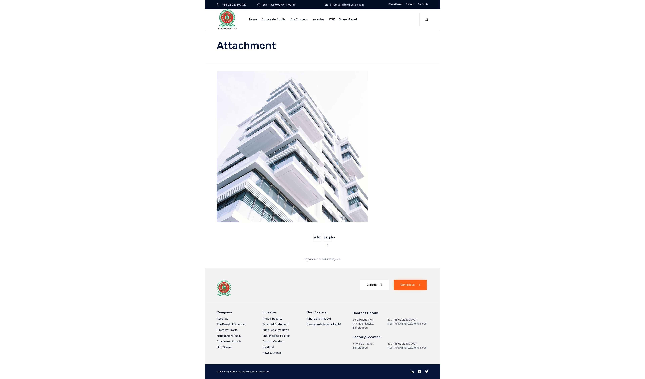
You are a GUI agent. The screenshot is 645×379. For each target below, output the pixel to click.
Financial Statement (275, 324)
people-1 (328, 238)
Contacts (423, 4)
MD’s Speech (224, 347)
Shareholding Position (276, 335)
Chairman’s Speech (229, 341)
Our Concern (298, 19)
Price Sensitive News (276, 330)
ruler (317, 237)
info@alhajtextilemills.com (347, 4)
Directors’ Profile (227, 330)
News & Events (272, 352)
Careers (410, 4)
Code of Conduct (273, 341)
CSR (332, 19)
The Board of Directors (231, 324)
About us (222, 318)
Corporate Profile (273, 19)
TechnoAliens (263, 371)
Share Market (348, 19)
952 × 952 (328, 259)
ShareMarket (396, 4)
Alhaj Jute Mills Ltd (319, 318)
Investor (318, 19)
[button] (374, 285)
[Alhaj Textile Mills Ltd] (227, 19)
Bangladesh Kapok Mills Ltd (324, 324)
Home (253, 19)
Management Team (229, 335)
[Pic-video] (292, 221)
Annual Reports (272, 318)
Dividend (268, 347)
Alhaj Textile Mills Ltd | (234, 371)
